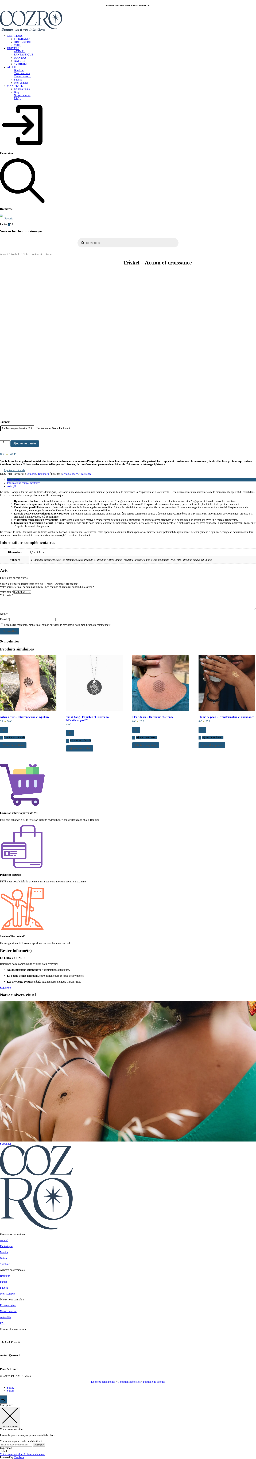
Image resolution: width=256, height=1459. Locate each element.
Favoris (18, 79)
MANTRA (20, 57)
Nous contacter (22, 95)
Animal (4, 1240)
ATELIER (12, 67)
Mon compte (21, 82)
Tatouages (43, 473)
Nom (4, 613)
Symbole (15, 254)
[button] (12, 470)
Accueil (4, 254)
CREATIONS (15, 35)
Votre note (6, 591)
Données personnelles (103, 1381)
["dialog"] (128, 1431)
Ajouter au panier (24, 443)
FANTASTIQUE (23, 54)
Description (13, 479)
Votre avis (6, 595)
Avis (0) (11, 486)
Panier (3, 1281)
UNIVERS (13, 48)
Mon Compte (7, 1293)
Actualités (5, 1317)
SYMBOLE (21, 63)
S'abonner (5, 1143)
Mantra (4, 1252)
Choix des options (13, 745)
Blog (16, 92)
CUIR (17, 45)
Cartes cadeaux (22, 76)
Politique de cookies (154, 1381)
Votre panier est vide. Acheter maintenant (22, 1454)
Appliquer (39, 1444)
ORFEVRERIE (23, 42)
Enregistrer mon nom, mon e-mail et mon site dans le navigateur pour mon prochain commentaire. (57, 624)
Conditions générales (129, 1381)
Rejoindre (5, 987)
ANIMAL (19, 51)
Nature (3, 1258)
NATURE (19, 60)
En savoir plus (22, 88)
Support (5, 421)
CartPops (19, 1457)
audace (74, 473)
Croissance (85, 473)
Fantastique (6, 1246)
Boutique (19, 70)
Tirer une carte (22, 73)
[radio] (17, 428)
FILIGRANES (22, 38)
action (65, 473)
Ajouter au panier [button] (79, 748)
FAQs (17, 98)
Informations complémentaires (23, 482)
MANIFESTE (15, 85)
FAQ (3, 1323)
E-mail (4, 619)
